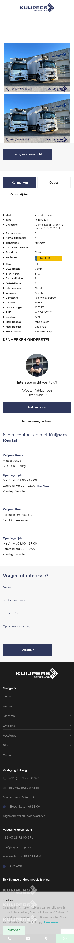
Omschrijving (19, 194)
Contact (6, 41)
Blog (6, 745)
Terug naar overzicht (27, 154)
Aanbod (5, 22)
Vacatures (7, 36)
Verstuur (28, 650)
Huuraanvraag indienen (37, 421)
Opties (54, 183)
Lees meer (51, 922)
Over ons (6, 31)
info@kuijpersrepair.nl (17, 847)
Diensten (6, 27)
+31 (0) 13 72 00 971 (24, 778)
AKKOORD (14, 930)
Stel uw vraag (37, 407)
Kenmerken (20, 183)
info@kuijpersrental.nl (24, 788)
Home (4, 18)
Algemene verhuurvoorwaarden (24, 816)
